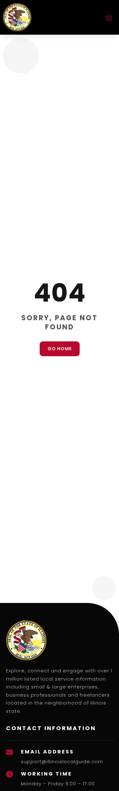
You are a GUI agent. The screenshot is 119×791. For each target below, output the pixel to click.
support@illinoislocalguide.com (62, 761)
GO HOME (60, 348)
